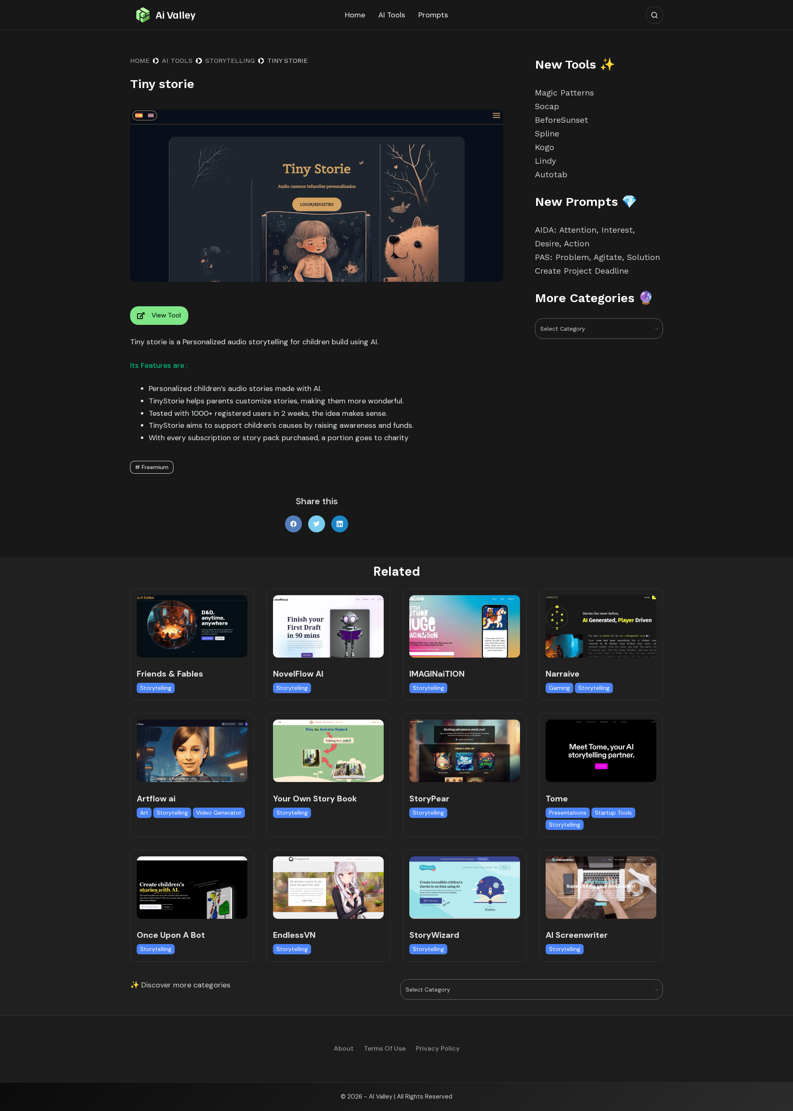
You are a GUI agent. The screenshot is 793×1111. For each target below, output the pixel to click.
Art (144, 812)
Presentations (567, 812)
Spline (547, 133)
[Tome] (601, 751)
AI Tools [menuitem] (391, 15)
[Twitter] (316, 523)
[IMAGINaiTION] (464, 626)
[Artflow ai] (192, 751)
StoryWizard (434, 935)
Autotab (551, 174)
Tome (557, 798)
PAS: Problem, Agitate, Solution (597, 257)
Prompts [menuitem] (433, 15)
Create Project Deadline (582, 271)
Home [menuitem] (355, 15)
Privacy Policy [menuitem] (438, 1048)
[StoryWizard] (464, 887)
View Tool (166, 315)
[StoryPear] (464, 751)
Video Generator (219, 812)
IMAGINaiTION (437, 673)
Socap (547, 106)
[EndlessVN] (328, 887)
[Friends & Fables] (192, 626)
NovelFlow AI (298, 673)
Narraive (562, 673)
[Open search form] (654, 15)
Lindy (547, 161)
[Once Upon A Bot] (192, 887)
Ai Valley (175, 14)
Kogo (544, 147)
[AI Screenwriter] (601, 887)
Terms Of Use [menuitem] (385, 1048)
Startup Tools (613, 812)
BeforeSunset (561, 120)
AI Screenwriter (577, 935)
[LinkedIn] (339, 523)
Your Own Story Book (315, 798)
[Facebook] (293, 523)
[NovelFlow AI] (328, 626)
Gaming (559, 687)
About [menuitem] (344, 1048)
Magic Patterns (564, 93)
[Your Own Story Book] (328, 751)
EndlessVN (294, 935)
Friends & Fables (170, 673)
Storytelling (155, 687)
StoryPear (429, 798)
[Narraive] (601, 626)
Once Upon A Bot (171, 935)
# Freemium (152, 467)
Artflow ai (156, 798)
